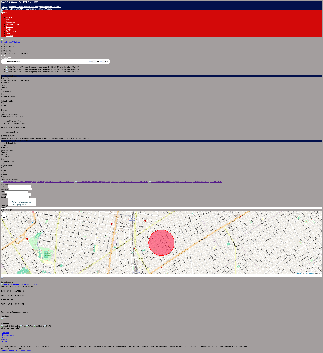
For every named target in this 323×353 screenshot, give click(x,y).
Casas (4, 337)
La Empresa (11, 31)
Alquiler (9, 26)
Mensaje (4, 205)
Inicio (8, 20)
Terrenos (5, 333)
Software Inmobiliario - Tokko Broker (16, 351)
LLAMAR (10, 17)
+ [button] (4, 214)
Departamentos (8, 335)
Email (3, 197)
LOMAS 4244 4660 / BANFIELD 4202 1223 (21, 284)
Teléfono (4, 189)
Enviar (3, 208)
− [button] (4, 217)
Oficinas (5, 339)
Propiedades (11, 22)
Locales (5, 342)
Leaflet (299, 273)
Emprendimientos (13, 24)
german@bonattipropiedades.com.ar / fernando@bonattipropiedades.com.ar (31, 7)
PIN (2, 192)
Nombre (4, 186)
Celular (4, 194)
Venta (8, 29)
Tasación (9, 33)
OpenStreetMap (309, 273)
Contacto (9, 36)
